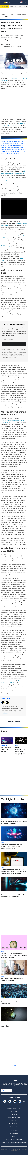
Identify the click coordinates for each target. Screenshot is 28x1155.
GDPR (6, 17)
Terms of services (20, 349)
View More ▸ (14, 1065)
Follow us (16, 73)
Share (5, 73)
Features (18, 46)
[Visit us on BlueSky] (19, 1101)
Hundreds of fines (7, 181)
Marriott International (8, 248)
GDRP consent (14, 1133)
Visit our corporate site (20, 1085)
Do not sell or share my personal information (14, 1142)
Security (10, 15)
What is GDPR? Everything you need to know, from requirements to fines (13, 151)
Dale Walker (6, 44)
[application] (14, 207)
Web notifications (14, 1124)
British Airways (6, 246)
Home (3, 15)
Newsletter (23, 73)
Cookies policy (14, 1127)
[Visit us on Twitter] (9, 1101)
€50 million (5, 226)
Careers (14, 1136)
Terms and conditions (14, 1117)
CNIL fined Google (21, 224)
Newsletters (14, 1130)
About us (14, 1111)
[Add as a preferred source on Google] (6, 1090)
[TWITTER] (3, 702)
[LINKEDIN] (7, 702)
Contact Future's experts (14, 1108)
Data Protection (21, 15)
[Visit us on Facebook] (4, 1101)
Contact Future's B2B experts (14, 1139)
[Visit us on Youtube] (14, 1101)
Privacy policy (14, 1121)
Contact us (14, 1114)
